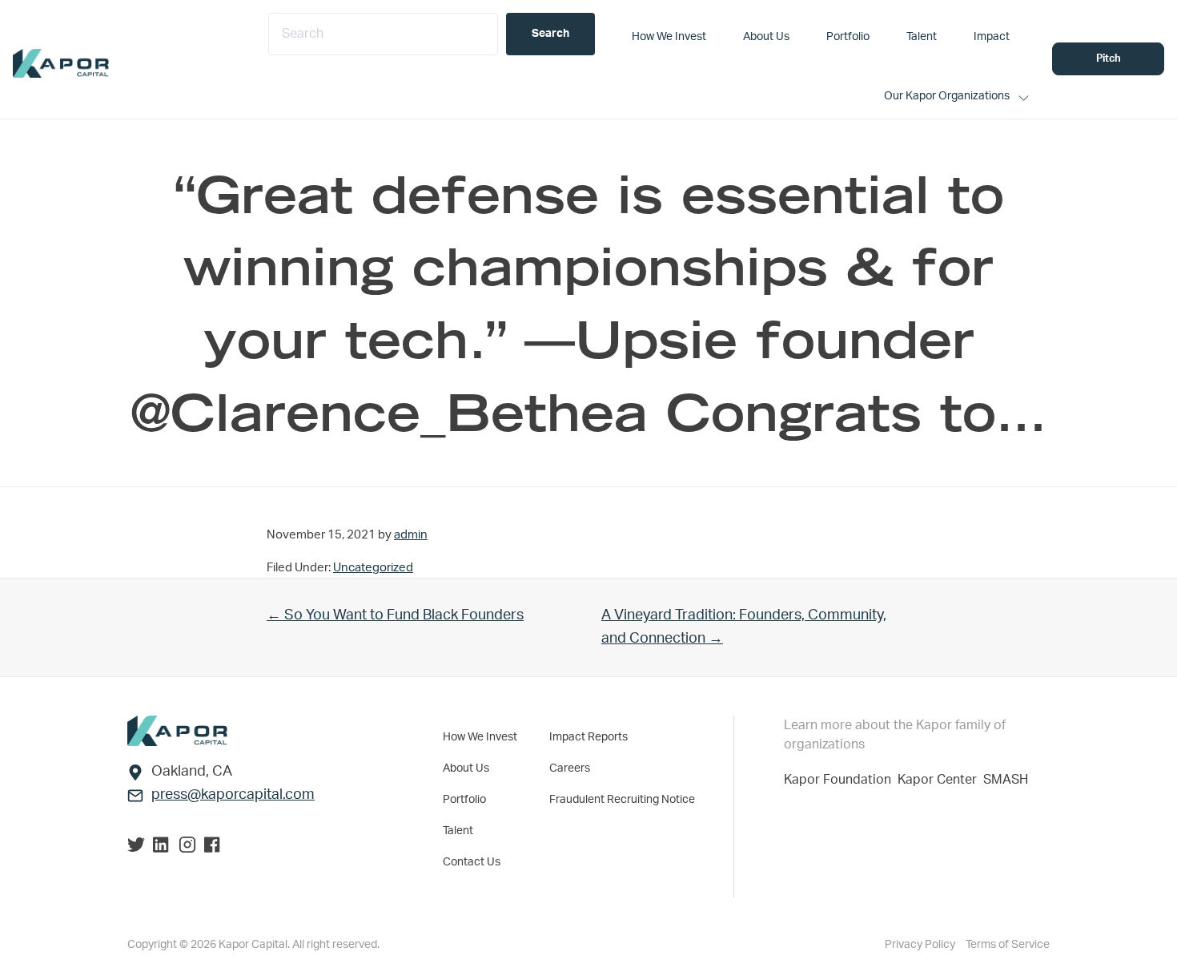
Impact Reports (588, 737)
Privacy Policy (921, 944)
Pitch (1108, 59)
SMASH (1005, 779)
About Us (466, 768)
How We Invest (480, 737)
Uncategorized (373, 568)
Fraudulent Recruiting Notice (622, 799)
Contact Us (471, 862)
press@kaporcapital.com (233, 795)
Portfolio (464, 799)
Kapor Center (940, 779)
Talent (458, 831)
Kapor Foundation (841, 779)
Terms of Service (1008, 944)
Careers (569, 768)
